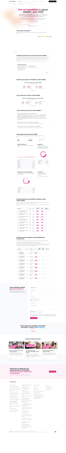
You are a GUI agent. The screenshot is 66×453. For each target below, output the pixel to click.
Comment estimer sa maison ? (26, 418)
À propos (35, 386)
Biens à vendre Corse (13, 408)
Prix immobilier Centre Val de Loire (27, 407)
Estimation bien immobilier (25, 387)
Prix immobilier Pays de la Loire (26, 414)
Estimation (20, 1)
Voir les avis (33, 331)
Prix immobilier (14, 3)
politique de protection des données (52, 315)
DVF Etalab (40, 240)
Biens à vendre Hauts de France (14, 393)
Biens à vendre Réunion (13, 411)
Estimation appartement (25, 388)
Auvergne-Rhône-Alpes (21, 3)
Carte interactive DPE (37, 392)
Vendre (30, 1)
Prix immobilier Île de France (26, 391)
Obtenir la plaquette (52, 371)
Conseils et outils (41, 1)
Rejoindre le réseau (52, 1)
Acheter (25, 1)
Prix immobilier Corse (25, 412)
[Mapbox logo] (15, 52)
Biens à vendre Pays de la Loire (14, 396)
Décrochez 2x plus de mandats (38, 394)
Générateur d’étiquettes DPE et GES (39, 395)
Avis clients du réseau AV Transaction (39, 391)
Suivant (47, 72)
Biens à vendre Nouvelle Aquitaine (15, 399)
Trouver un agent (35, 1)
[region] (33, 44)
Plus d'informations (45, 240)
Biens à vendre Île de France (14, 386)
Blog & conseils (36, 389)
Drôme (26, 3)
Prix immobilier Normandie (26, 403)
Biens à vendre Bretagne (13, 398)
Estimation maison (24, 390)
